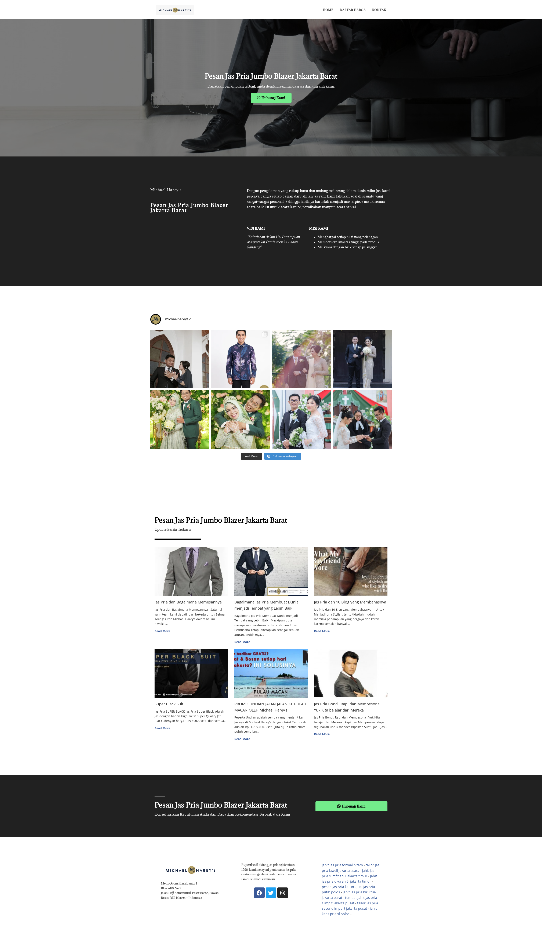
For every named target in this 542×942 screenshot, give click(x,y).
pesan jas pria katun (338, 886)
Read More (162, 631)
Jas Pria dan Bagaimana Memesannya (188, 602)
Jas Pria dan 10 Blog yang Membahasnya (350, 602)
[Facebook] (259, 892)
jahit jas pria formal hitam (342, 865)
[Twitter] (271, 892)
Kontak (379, 10)
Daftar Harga (353, 10)
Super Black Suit (169, 703)
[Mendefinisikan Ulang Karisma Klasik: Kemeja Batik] (240, 359)
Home (328, 10)
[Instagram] (282, 892)
